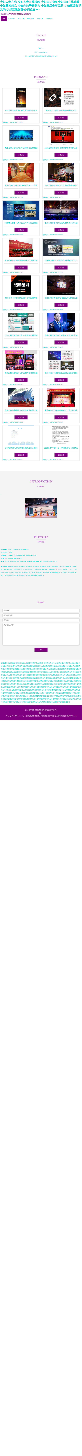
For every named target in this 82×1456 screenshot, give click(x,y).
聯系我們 (30, 18)
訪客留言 (49, 18)
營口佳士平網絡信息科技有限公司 (16, 14)
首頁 (4, 18)
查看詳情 (21, 117)
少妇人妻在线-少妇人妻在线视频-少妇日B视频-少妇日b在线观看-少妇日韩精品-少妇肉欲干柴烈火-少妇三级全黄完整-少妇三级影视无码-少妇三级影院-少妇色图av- (40, 5)
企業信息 (40, 18)
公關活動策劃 (30, 716)
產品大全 (21, 18)
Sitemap (73, 716)
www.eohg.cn (43, 52)
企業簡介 (11, 18)
